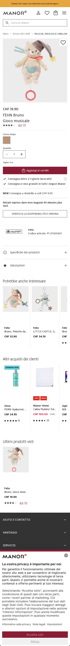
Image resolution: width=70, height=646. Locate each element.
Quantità (7, 148)
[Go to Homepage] (15, 13)
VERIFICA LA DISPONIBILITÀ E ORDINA (35, 213)
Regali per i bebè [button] (21, 34)
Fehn (31, 229)
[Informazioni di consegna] (65, 179)
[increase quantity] (21, 154)
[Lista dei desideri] (63, 42)
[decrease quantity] (7, 154)
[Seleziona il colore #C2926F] (6, 140)
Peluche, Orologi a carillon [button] (50, 34)
